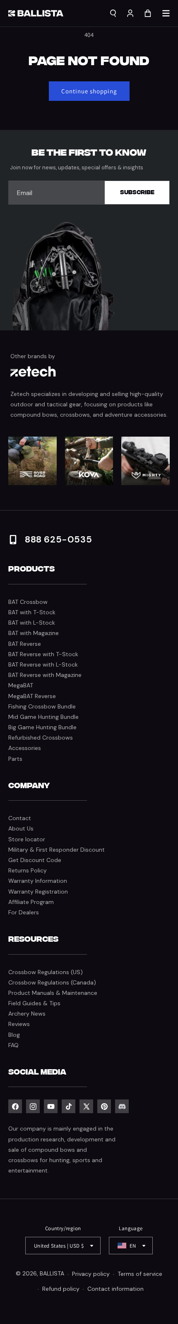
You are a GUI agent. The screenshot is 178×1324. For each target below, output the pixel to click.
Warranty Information (37, 880)
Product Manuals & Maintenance (52, 993)
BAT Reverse (24, 643)
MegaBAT (20, 685)
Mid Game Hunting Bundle (43, 717)
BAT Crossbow (28, 602)
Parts (15, 758)
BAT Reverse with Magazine (45, 675)
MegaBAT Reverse (32, 696)
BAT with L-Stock (31, 622)
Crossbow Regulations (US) (45, 972)
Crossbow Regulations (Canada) (52, 982)
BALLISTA (52, 1274)
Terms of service (140, 1274)
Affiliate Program (31, 902)
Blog (14, 1034)
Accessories (24, 748)
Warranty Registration (38, 891)
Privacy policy (91, 1274)
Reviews (19, 1024)
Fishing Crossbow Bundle (42, 706)
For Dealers (23, 912)
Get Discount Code (34, 860)
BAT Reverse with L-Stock (43, 664)
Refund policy (60, 1288)
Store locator (26, 839)
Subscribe (137, 192)
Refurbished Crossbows (40, 737)
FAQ (13, 1045)
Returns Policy (27, 870)
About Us (21, 828)
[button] (166, 13)
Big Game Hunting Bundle (42, 727)
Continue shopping (89, 91)
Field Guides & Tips (34, 1003)
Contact (19, 818)
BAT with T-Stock (31, 612)
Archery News (27, 1013)
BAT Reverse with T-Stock (43, 654)
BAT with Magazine (33, 633)
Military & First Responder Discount (56, 849)
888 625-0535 (58, 539)
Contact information (115, 1288)
